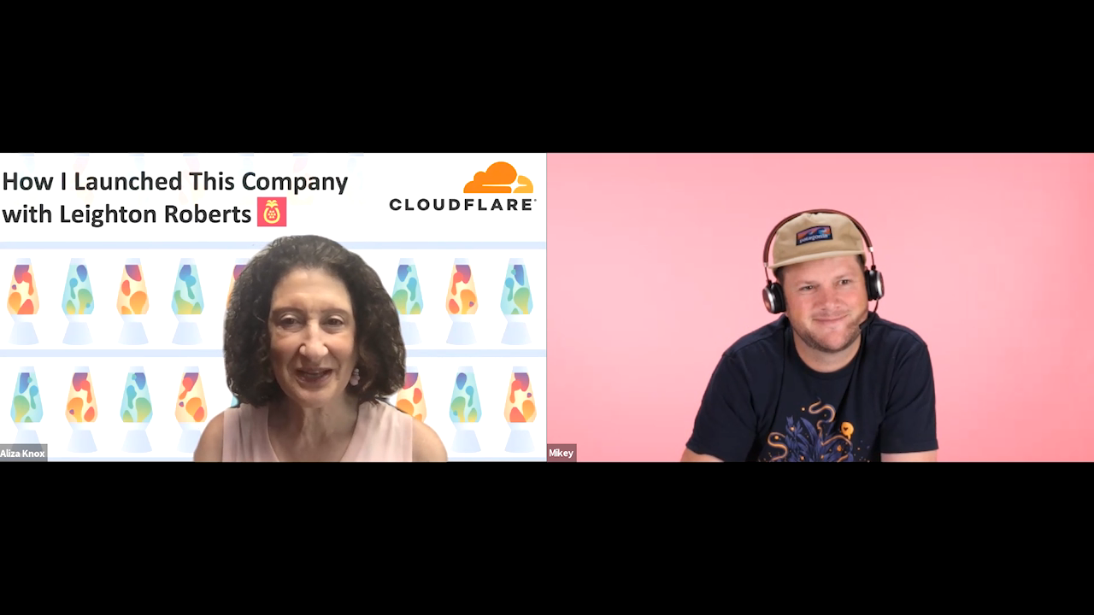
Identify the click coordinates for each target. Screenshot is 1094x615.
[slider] (521, 585)
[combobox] (1022, 602)
